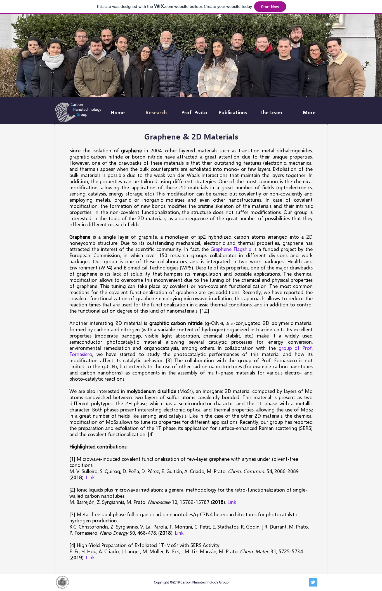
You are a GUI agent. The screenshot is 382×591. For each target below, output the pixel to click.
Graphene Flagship (231, 249)
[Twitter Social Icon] (313, 582)
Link (90, 477)
